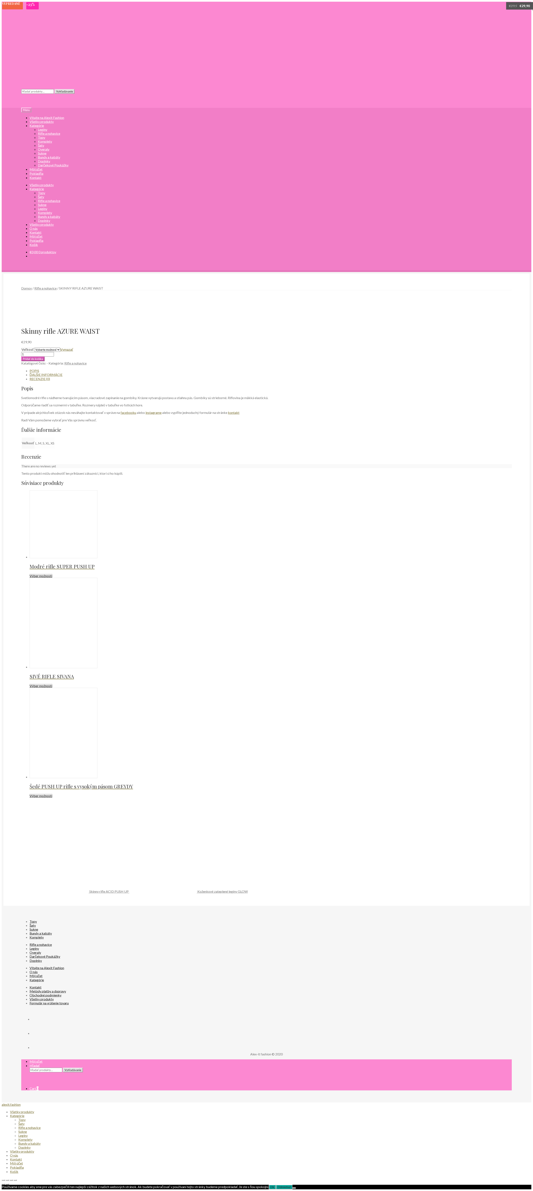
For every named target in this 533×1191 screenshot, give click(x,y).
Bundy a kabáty (49, 157)
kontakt (233, 412)
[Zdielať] (11, 1180)
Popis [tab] (34, 371)
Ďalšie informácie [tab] (46, 375)
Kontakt (35, 987)
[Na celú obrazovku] (7, 1180)
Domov (26, 288)
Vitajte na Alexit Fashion (47, 968)
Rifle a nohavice (49, 133)
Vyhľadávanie (64, 91)
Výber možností (41, 576)
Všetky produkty (42, 224)
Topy (41, 137)
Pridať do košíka (33, 359)
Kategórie (37, 125)
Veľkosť (27, 349)
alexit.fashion (11, 1104)
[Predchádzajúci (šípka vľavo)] (3, 1184)
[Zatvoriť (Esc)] (15, 1180)
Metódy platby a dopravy (48, 991)
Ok (272, 1187)
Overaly (43, 149)
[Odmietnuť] (294, 1188)
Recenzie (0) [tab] (40, 379)
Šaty (41, 145)
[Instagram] (38, 1033)
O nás (34, 972)
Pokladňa (17, 1167)
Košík (14, 1172)
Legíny (42, 129)
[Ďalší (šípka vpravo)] (7, 1184)
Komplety (45, 141)
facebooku (128, 412)
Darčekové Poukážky (53, 165)
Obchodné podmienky (45, 995)
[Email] (38, 1047)
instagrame (154, 412)
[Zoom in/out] (3, 1180)
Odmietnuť (284, 1187)
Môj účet (36, 976)
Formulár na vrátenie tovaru (49, 1003)
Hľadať (35, 1065)
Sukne (42, 153)
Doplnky (44, 161)
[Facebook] (38, 1019)
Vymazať (66, 349)
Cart (34, 1088)
